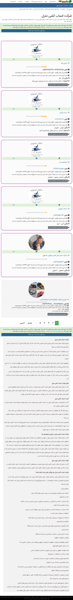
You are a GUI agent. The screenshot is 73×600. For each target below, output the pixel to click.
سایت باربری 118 (45, 597)
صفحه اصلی (53, 1)
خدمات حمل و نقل (62, 6)
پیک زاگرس (63, 112)
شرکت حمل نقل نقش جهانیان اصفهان (55, 255)
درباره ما (20, 1)
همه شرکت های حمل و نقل (52, 9)
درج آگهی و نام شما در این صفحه (54, 27)
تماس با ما (13, 1)
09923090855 (58, 168)
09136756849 (58, 262)
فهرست (27, 1)
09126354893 (58, 215)
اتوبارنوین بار (63, 162)
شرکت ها (70, 6)
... (36, 323)
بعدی (30, 323)
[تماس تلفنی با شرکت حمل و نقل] (59, 59)
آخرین (22, 323)
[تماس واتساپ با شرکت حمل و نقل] (13, 59)
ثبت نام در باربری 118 (36, 1)
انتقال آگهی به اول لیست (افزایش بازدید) (58, 85)
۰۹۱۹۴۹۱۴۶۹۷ (59, 119)
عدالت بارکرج (63, 209)
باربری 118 (69, 9)
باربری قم (64, 63)
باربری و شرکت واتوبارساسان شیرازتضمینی (53, 299)
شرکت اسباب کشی (38, 9)
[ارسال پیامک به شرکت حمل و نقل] (36, 59)
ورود (46, 1)
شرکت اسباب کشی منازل (25, 9)
